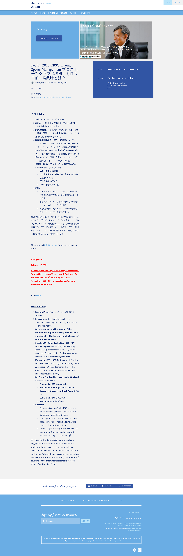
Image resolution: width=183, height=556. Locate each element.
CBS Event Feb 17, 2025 (49, 38)
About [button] (34, 13)
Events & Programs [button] (57, 13)
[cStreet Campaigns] (139, 549)
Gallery (74, 13)
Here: (38, 295)
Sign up (177, 2)
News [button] (42, 13)
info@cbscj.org (51, 245)
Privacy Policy (67, 500)
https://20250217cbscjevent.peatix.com (54, 97)
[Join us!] (116, 40)
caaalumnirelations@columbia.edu (116, 528)
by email (94, 486)
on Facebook (109, 486)
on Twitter (126, 486)
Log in (168, 2)
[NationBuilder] (135, 549)
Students (85, 13)
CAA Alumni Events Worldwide (95, 500)
